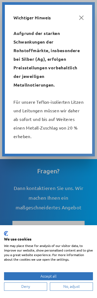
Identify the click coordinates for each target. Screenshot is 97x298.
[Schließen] (81, 17)
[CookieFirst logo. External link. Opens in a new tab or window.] (6, 233)
